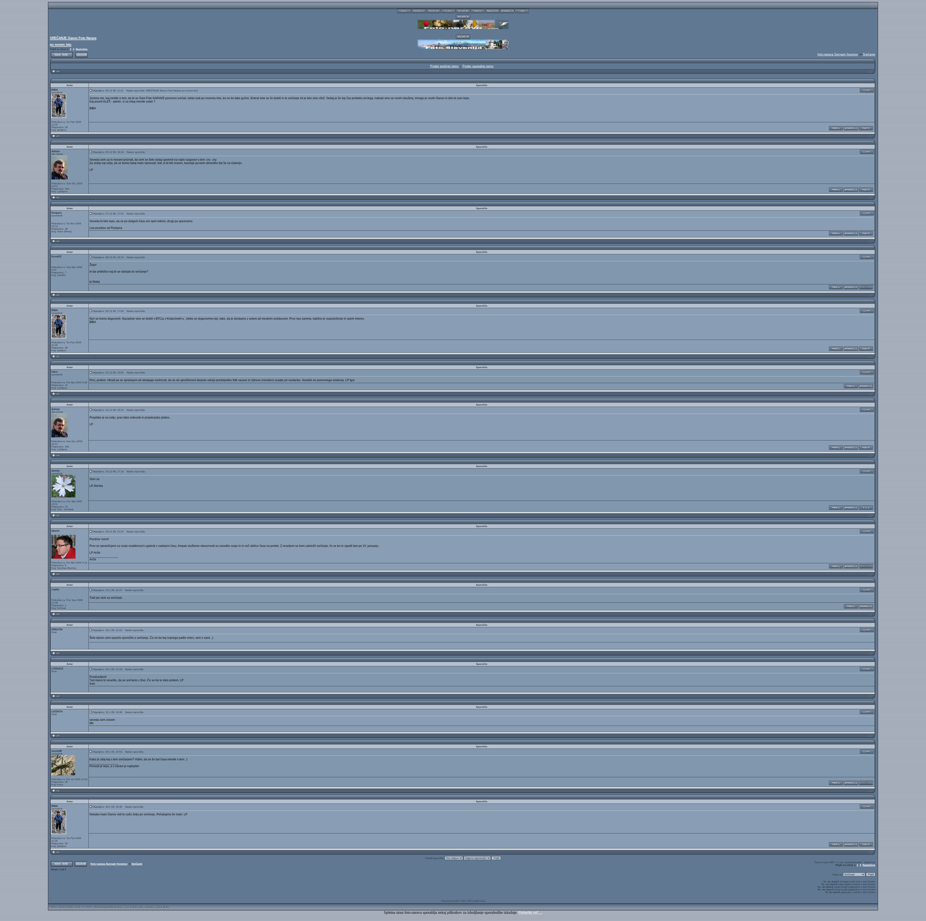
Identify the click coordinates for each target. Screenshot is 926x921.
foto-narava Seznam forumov (109, 863)
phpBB (455, 901)
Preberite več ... (530, 912)
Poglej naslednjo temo (478, 66)
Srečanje (869, 54)
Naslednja (82, 49)
